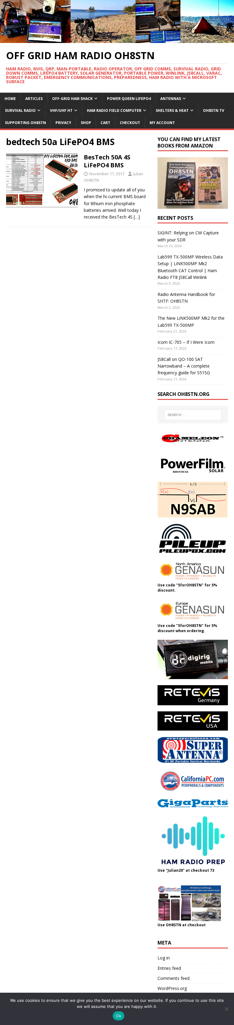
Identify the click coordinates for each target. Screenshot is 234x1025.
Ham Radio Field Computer (114, 110)
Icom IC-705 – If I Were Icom (186, 342)
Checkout (130, 122)
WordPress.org (172, 988)
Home (10, 98)
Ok (118, 1015)
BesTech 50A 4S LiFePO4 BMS (107, 161)
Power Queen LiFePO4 (129, 98)
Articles (34, 98)
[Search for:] (192, 415)
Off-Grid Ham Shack (72, 98)
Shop (86, 122)
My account (162, 122)
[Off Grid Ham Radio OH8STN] (117, 39)
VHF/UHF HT (61, 110)
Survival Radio (20, 110)
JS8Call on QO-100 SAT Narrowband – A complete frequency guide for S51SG (184, 366)
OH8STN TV (213, 110)
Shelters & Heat (172, 110)
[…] (137, 217)
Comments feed (174, 978)
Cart (105, 122)
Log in (164, 958)
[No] (226, 1009)
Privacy (63, 122)
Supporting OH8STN (25, 122)
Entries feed (169, 968)
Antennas (170, 98)
